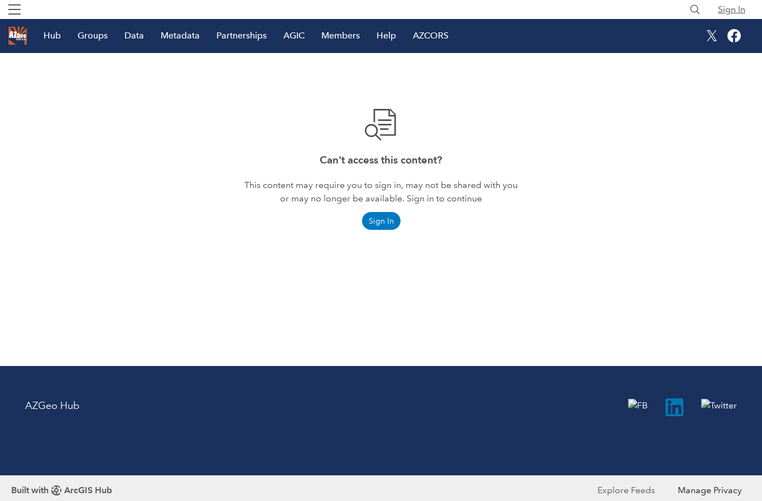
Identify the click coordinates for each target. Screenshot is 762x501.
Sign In (731, 9)
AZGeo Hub (52, 405)
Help (386, 35)
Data (134, 35)
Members (340, 35)
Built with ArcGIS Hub (61, 490)
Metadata (180, 35)
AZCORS (430, 35)
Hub (52, 35)
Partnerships (241, 35)
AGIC (294, 35)
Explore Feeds (626, 490)
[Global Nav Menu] (14, 9)
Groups (93, 35)
